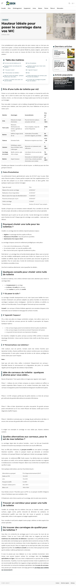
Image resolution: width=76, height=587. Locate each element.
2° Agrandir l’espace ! (32, 70)
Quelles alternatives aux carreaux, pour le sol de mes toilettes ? (37, 76)
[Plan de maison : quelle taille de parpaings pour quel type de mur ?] (71, 65)
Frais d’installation (31, 63)
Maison (5, 20)
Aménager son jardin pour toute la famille (59, 53)
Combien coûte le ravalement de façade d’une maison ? (63, 82)
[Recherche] (69, 3)
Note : (28, 72)
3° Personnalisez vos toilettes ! (11, 72)
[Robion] (10, 3)
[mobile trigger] (2, 3)
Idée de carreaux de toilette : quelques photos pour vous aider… (14, 76)
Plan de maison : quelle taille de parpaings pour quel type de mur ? (59, 65)
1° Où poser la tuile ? (9, 70)
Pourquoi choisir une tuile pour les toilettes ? (13, 66)
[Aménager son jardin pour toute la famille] (71, 53)
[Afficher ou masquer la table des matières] (35, 60)
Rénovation (57, 60)
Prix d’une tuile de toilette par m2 (12, 63)
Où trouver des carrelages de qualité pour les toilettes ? (36, 80)
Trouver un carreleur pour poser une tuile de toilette (13, 80)
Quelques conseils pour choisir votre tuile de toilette (36, 66)
